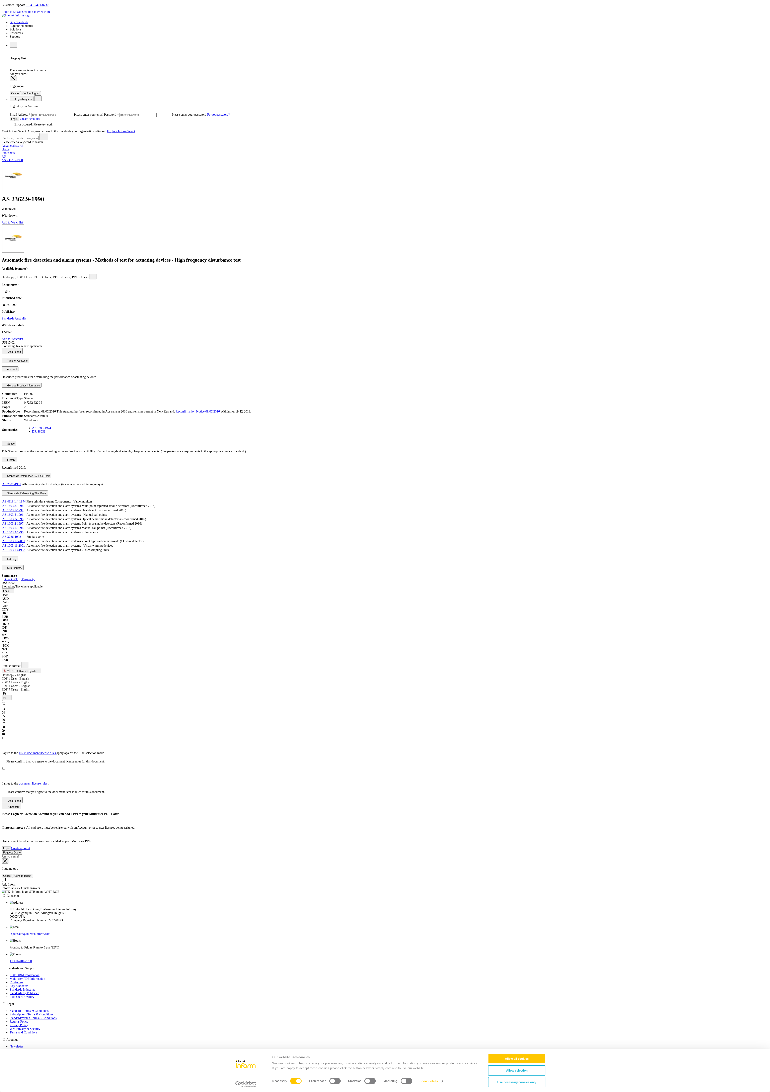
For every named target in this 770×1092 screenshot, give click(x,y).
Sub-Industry (14, 567)
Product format (11, 665)
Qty (4, 693)
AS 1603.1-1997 (12, 510)
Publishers (8, 153)
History (10, 459)
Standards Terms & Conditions (29, 1010)
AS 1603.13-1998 (13, 550)
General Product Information (23, 385)
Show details (428, 1081)
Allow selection (517, 1070)
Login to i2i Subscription (17, 11)
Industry (11, 559)
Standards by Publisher (24, 993)
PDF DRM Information (25, 975)
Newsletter (16, 1046)
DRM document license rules (38, 753)
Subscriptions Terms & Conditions (31, 1014)
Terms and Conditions (23, 1032)
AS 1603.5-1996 (12, 528)
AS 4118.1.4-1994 (14, 501)
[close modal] (13, 78)
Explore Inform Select (121, 131)
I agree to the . (25, 783)
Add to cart (14, 351)
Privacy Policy (19, 1025)
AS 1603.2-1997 (12, 523)
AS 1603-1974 (41, 428)
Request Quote (12, 852)
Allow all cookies (517, 1058)
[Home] (16, 15)
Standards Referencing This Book (26, 493)
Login (14, 118)
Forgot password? (218, 114)
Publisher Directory (22, 996)
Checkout (13, 806)
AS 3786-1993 (11, 536)
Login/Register (23, 99)
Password (155, 114)
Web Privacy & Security (25, 1028)
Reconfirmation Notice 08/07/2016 (198, 411)
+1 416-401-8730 (37, 5)
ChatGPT (11, 579)
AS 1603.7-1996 (12, 519)
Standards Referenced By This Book (28, 475)
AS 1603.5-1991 (12, 514)
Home (5, 149)
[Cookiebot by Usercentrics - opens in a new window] (245, 1084)
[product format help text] (25, 665)
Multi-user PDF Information (27, 978)
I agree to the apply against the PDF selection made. (53, 753)
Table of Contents (17, 360)
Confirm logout (30, 93)
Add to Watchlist (12, 222)
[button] (8, 590)
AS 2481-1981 (11, 484)
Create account (20, 848)
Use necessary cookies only (516, 1082)
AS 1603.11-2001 (13, 545)
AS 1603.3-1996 (12, 532)
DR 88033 (39, 431)
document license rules (33, 783)
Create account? (29, 118)
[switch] (335, 1081)
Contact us (16, 982)
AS (4, 156)
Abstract (11, 369)
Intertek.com (42, 11)
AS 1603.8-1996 (12, 506)
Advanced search (12, 145)
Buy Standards (19, 22)
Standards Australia (14, 318)
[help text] (92, 276)
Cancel (15, 93)
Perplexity (28, 579)
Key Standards (19, 986)
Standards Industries (22, 989)
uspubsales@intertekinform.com (30, 933)
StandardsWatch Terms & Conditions (33, 1018)
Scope (10, 443)
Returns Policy (19, 1021)
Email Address (57, 114)
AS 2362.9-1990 (12, 160)
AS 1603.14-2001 (13, 541)
